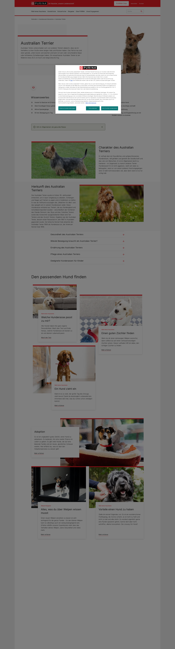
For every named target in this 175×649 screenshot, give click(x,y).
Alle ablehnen (93, 108)
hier (71, 80)
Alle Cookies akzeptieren (109, 108)
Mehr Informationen (90, 103)
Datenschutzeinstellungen (67, 108)
